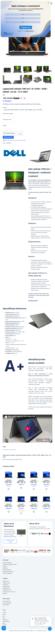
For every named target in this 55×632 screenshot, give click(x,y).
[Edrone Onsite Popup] (27, 316)
